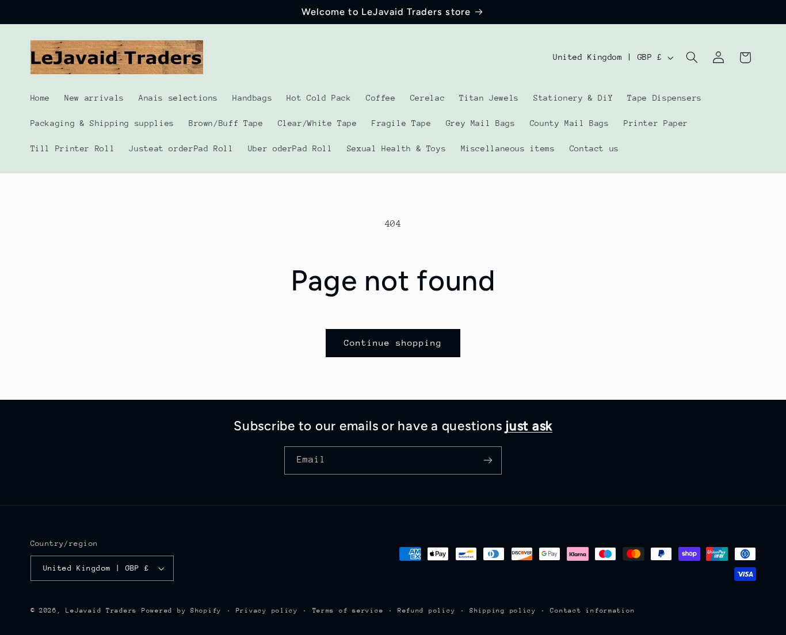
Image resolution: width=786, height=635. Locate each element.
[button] (691, 57)
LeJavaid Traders (101, 610)
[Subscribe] (488, 460)
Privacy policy (267, 610)
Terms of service (348, 610)
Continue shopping (393, 342)
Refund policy (427, 610)
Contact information (592, 610)
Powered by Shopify (182, 610)
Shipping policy (503, 610)
